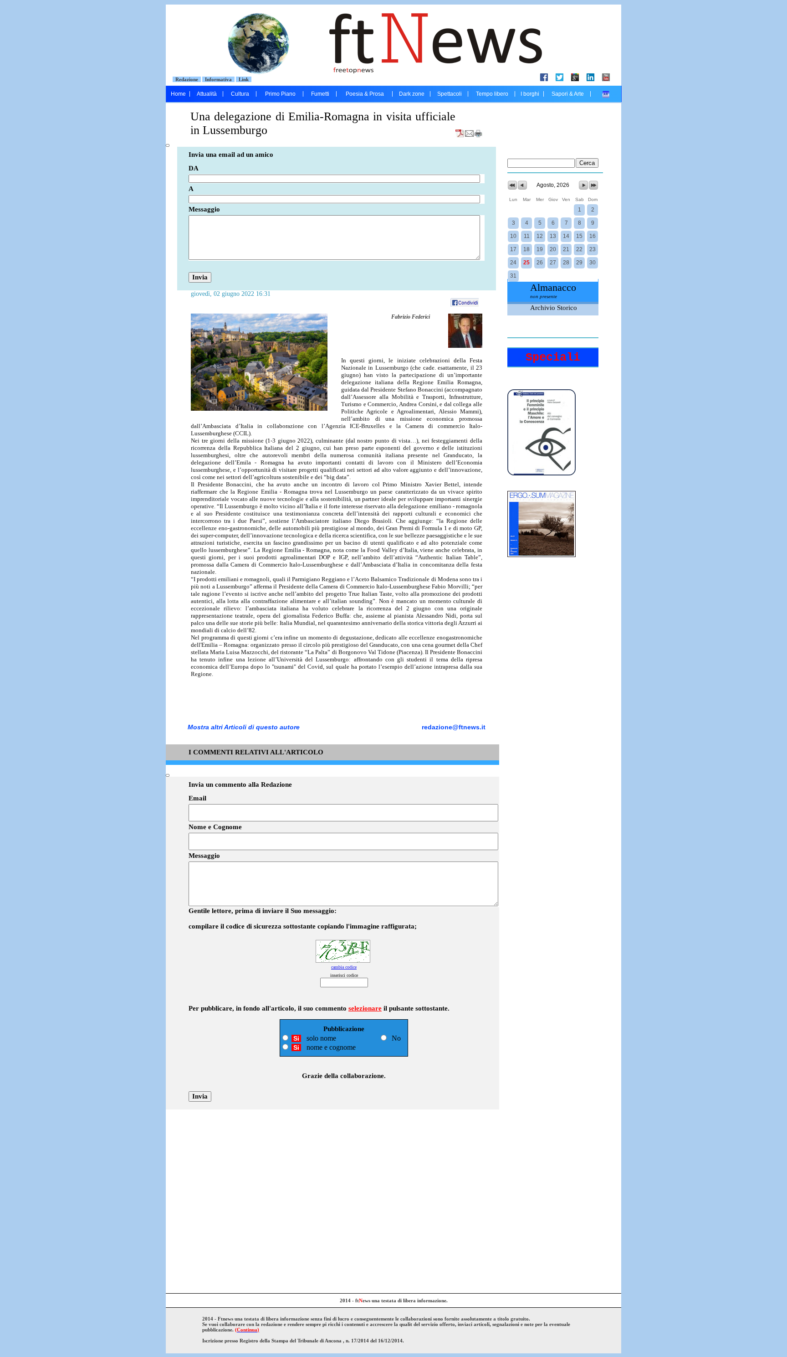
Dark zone (411, 94)
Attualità (207, 94)
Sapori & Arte (568, 94)
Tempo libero (492, 94)
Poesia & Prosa (365, 94)
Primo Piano (280, 94)
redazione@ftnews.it (453, 727)
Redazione (187, 79)
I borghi (530, 94)
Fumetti (320, 94)
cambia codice (344, 967)
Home (178, 94)
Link (243, 79)
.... (606, 94)
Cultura (240, 94)
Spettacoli (449, 94)
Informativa (218, 79)
